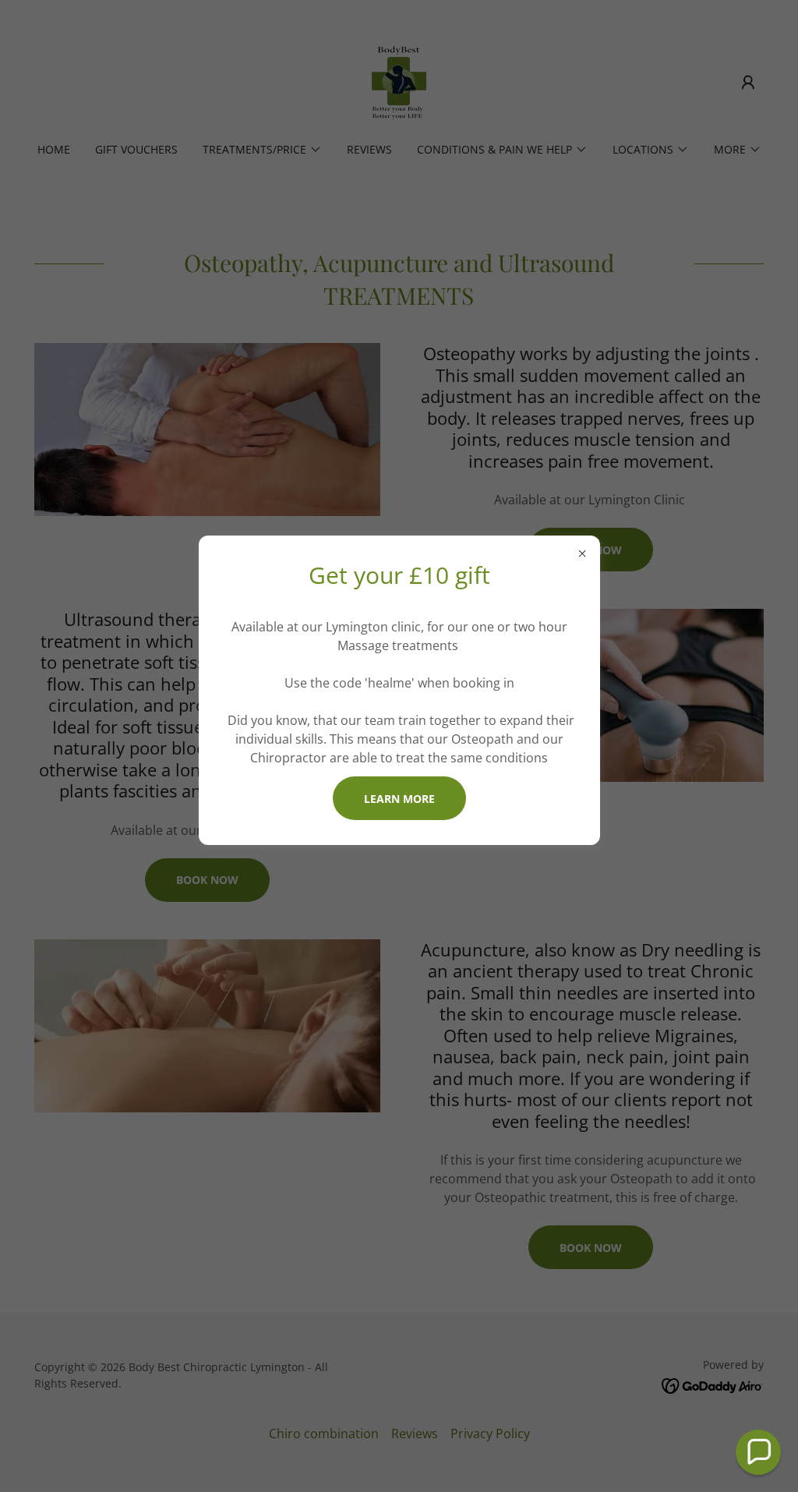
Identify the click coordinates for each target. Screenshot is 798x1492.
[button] (758, 1452)
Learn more (399, 798)
